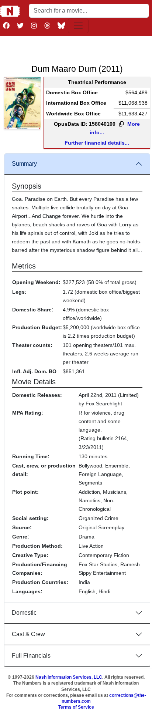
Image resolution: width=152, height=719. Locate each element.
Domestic (24, 613)
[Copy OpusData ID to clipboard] (121, 124)
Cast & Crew (28, 634)
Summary (24, 164)
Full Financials (31, 655)
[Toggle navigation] (78, 25)
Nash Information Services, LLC (68, 677)
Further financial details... (97, 143)
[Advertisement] (77, 48)
